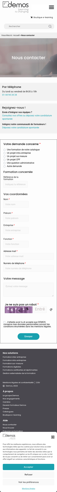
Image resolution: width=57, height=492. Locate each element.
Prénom (8, 213)
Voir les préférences (28, 482)
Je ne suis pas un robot (22, 304)
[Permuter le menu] (51, 7)
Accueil (16, 35)
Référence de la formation (10, 178)
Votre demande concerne (22, 144)
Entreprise (9, 225)
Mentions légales (28, 488)
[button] (52, 437)
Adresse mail (10, 251)
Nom (6, 199)
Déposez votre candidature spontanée (20, 127)
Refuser (29, 474)
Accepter (28, 467)
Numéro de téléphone (14, 263)
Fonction (8, 239)
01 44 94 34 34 (9, 95)
